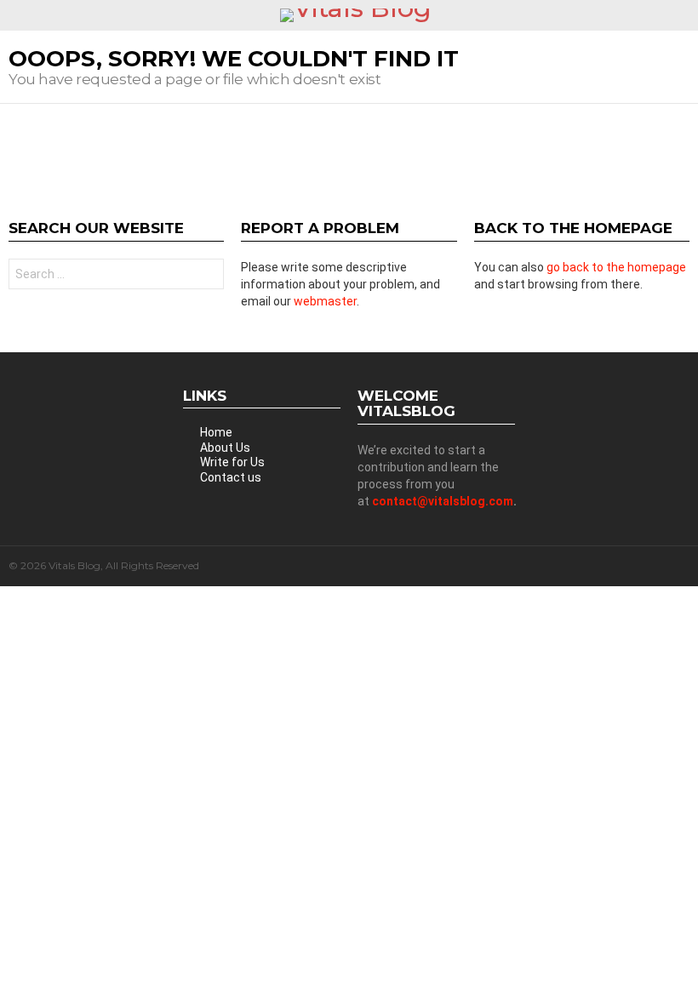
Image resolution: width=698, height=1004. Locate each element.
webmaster (325, 301)
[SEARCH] (682, 15)
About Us (225, 447)
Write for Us (232, 462)
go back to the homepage (616, 267)
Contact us (230, 477)
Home (216, 432)
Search (207, 276)
